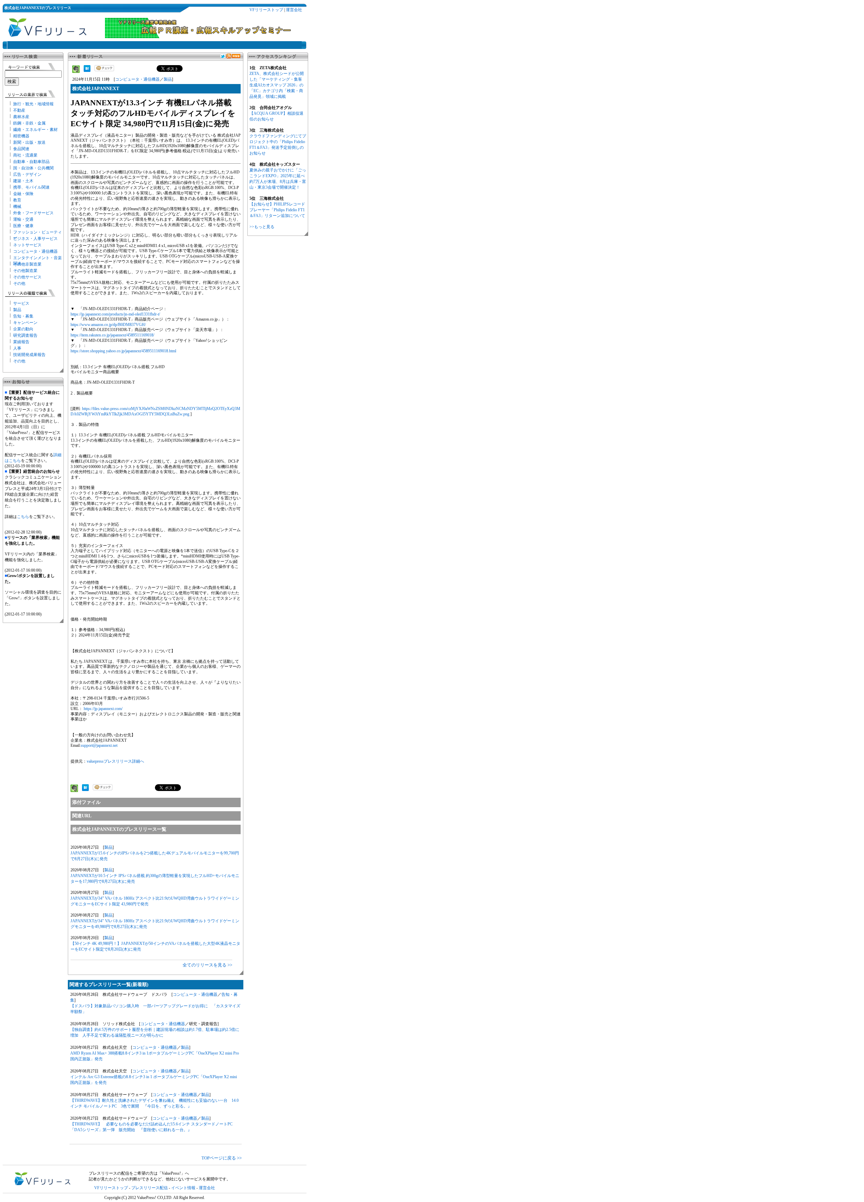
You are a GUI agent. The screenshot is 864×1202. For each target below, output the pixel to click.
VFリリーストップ (266, 9)
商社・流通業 (25, 155)
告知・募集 (23, 316)
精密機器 (21, 136)
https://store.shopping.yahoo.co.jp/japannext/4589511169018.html (123, 351)
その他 (19, 283)
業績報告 (21, 341)
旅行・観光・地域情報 (33, 104)
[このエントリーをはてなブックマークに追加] (87, 70)
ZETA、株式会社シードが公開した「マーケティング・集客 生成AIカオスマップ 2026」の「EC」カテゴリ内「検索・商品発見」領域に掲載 (276, 85)
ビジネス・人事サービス (35, 238)
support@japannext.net (99, 745)
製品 (17, 309)
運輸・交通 (23, 219)
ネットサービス (27, 245)
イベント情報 (183, 1187)
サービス (21, 303)
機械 (17, 206)
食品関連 (21, 148)
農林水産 (21, 116)
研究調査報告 (25, 335)
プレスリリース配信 (149, 1187)
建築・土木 (23, 181)
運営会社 (294, 9)
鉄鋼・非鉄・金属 (29, 123)
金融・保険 (23, 193)
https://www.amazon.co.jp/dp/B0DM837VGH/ (108, 324)
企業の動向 (23, 329)
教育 (17, 200)
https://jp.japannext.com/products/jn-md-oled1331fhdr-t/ (115, 314)
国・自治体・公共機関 (33, 168)
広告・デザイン (27, 174)
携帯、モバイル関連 (31, 187)
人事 (17, 348)
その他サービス (27, 277)
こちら (23, 516)
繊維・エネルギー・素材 (35, 129)
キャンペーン (25, 322)
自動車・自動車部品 (31, 161)
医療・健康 (23, 225)
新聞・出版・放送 (29, 142)
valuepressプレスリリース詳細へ (115, 761)
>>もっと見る (261, 226)
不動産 (19, 110)
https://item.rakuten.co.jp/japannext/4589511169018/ (112, 335)
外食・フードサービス (33, 213)
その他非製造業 (27, 264)
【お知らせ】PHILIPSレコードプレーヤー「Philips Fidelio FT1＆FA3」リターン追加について (277, 210)
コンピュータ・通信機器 (35, 251)
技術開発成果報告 (29, 354)
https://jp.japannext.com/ (103, 708)
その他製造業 (25, 270)
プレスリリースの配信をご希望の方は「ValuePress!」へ (139, 1173)
